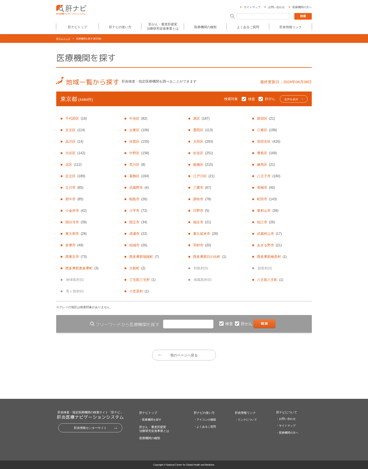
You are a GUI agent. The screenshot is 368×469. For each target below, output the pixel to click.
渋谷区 (75, 153)
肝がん (247, 324)
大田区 (203, 141)
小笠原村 (139, 291)
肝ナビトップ (77, 27)
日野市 (201, 210)
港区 (201, 118)
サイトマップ (252, 7)
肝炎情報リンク (290, 27)
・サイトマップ (286, 425)
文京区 (75, 130)
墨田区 (203, 130)
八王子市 (268, 176)
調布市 (202, 199)
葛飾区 (139, 176)
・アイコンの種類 (205, 419)
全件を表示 (291, 99)
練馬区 (266, 164)
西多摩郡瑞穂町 (144, 256)
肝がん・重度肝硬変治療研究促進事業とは (163, 26)
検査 (229, 324)
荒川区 (137, 164)
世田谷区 (268, 141)
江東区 (267, 130)
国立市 (138, 222)
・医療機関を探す (150, 419)
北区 (73, 164)
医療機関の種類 (205, 27)
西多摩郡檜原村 (272, 256)
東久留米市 (205, 233)
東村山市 (267, 210)
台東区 (139, 130)
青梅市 (266, 187)
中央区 (138, 118)
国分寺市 (76, 222)
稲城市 (138, 245)
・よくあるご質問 (205, 426)
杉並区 (203, 153)
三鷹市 (202, 187)
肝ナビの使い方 (120, 27)
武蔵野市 (139, 187)
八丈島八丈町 (270, 280)
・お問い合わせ (286, 418)
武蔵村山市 (269, 233)
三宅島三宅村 (142, 280)
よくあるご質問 (248, 27)
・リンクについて (246, 419)
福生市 (202, 222)
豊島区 (267, 153)
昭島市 (138, 199)
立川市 (74, 187)
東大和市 (76, 233)
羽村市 (202, 245)
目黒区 (139, 141)
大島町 (137, 268)
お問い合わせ (276, 7)
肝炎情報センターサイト (90, 428)
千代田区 (76, 118)
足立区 (75, 176)
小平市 (138, 210)
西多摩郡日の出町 (209, 256)
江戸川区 (203, 176)
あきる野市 (269, 245)
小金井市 (76, 210)
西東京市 (76, 256)
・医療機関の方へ (287, 432)
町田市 (267, 199)
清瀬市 (138, 233)
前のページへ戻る (184, 355)
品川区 (74, 141)
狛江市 (266, 222)
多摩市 (74, 245)
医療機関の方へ (302, 7)
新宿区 (266, 118)
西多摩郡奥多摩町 (81, 268)
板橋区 (203, 164)
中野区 (139, 153)
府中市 (74, 199)
